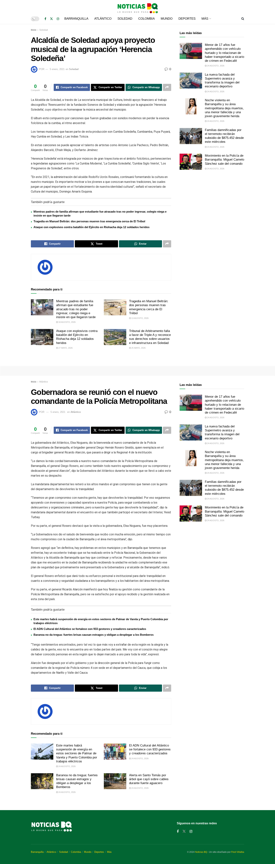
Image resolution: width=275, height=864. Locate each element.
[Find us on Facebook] (45, 18)
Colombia (146, 18)
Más (204, 18)
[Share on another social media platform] (167, 87)
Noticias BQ (201, 852)
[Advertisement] (212, 204)
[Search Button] (242, 18)
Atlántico (102, 18)
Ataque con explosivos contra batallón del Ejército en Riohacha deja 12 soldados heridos (91, 227)
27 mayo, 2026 (65, 348)
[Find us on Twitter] (51, 18)
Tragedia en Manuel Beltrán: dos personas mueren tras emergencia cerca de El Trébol (89, 221)
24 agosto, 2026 (215, 66)
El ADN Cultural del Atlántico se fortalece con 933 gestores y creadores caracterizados (89, 628)
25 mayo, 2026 (138, 348)
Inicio (33, 30)
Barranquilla (76, 18)
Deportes (186, 18)
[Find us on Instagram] (58, 18)
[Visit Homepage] (137, 6)
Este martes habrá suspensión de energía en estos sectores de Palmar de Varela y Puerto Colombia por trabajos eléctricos (76, 753)
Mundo (166, 18)
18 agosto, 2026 (67, 322)
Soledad (124, 18)
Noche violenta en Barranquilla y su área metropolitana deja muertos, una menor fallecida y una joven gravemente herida (224, 108)
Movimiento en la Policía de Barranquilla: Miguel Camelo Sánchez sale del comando (224, 159)
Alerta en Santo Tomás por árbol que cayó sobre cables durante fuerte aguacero (149, 779)
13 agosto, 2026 (140, 318)
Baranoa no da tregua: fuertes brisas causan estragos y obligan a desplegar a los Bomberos (93, 634)
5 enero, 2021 (57, 69)
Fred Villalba (237, 852)
